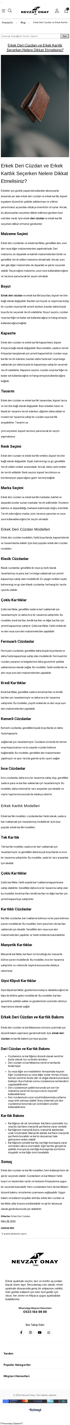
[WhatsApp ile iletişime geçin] (49, 1332)
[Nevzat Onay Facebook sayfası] (21, 1332)
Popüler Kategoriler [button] (17, 1365)
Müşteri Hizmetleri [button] (17, 1376)
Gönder (35, 1243)
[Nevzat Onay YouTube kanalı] (39, 1332)
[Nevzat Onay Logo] (35, 11)
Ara (64, 36)
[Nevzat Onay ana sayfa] (35, 1259)
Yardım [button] (8, 1353)
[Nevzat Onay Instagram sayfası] (30, 1332)
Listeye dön (7, 1227)
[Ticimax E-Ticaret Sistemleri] (35, 1410)
